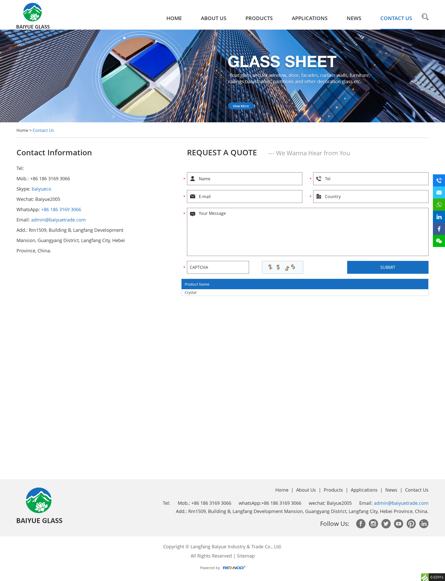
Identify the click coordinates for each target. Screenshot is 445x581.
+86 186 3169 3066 (61, 209)
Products (259, 18)
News (354, 18)
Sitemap (246, 556)
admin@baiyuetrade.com (58, 220)
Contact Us (396, 18)
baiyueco (41, 189)
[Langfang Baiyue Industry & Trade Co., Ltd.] (33, 14)
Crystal (190, 292)
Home (174, 18)
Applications (310, 18)
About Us (213, 18)
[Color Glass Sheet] (222, 120)
